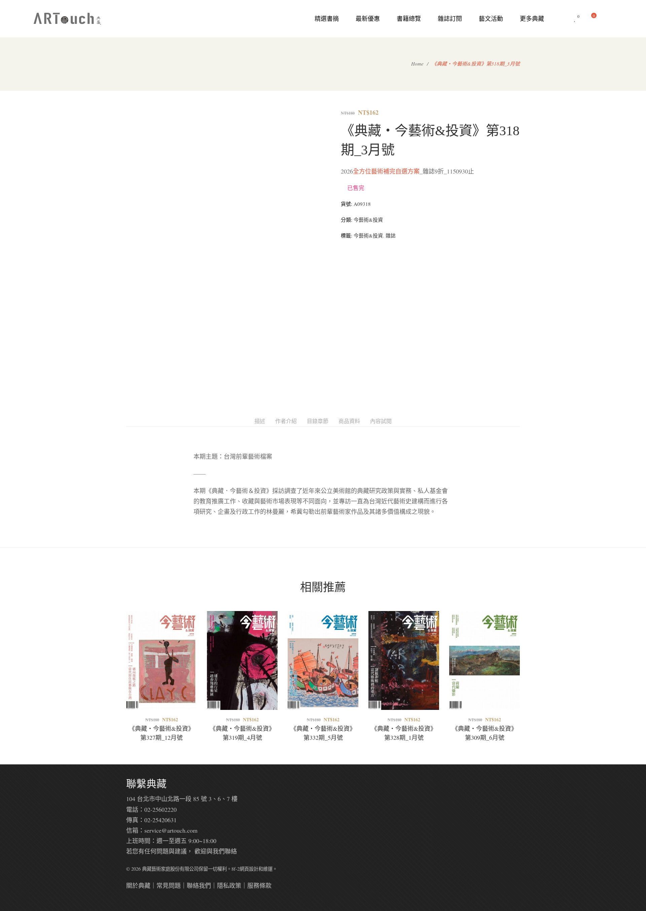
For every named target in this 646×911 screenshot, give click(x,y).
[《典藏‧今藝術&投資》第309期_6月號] (484, 660)
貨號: (346, 203)
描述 (259, 420)
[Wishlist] (575, 18)
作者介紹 (286, 420)
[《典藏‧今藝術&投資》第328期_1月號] (403, 660)
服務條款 (259, 885)
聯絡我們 (199, 885)
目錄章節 (317, 420)
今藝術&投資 (368, 219)
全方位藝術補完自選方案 (386, 171)
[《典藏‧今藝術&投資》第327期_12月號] (161, 660)
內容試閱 (381, 420)
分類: (346, 219)
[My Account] (609, 18)
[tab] (260, 421)
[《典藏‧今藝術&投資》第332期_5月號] (323, 660)
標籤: (346, 235)
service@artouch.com (171, 830)
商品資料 (349, 420)
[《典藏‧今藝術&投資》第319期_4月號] (242, 660)
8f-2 (235, 869)
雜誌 (391, 235)
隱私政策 (229, 885)
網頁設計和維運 (256, 869)
